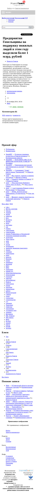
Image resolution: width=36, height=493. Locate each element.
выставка (9, 225)
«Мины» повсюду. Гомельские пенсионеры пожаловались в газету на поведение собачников (19, 403)
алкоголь (9, 216)
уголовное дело (11, 310)
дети (7, 241)
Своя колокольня (11, 349)
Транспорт (9, 305)
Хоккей (8, 363)
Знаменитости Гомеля (13, 374)
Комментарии (10, 151)
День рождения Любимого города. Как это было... (18, 183)
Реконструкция (11, 292)
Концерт (9, 259)
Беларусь (9, 220)
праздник (9, 287)
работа (8, 291)
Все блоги (5, 377)
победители (10, 284)
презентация (10, 289)
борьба (8, 221)
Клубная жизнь (11, 370)
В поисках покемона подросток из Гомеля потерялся (17, 155)
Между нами (18, 392)
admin (14, 107)
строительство (11, 300)
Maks (8, 103)
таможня (9, 303)
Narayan (8, 391)
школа (8, 325)
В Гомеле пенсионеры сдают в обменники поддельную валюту (19, 411)
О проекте (9, 456)
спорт (8, 296)
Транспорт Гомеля (12, 359)
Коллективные (9, 18)
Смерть (8, 294)
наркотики (9, 269)
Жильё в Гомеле (21, 177)
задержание (10, 246)
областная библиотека (13, 273)
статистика (9, 298)
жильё (8, 244)
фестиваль (9, 314)
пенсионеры (11, 93)
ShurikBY (9, 154)
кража (8, 260)
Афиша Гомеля (11, 342)
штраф (8, 326)
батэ (7, 218)
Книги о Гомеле (11, 461)
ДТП (7, 243)
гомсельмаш (10, 230)
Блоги (8, 438)
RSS (3, 115)
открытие (9, 276)
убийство (9, 307)
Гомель (8, 228)
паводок (8, 278)
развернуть (16, 115)
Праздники (21, 190)
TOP (26, 18)
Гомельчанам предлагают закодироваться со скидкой (19, 166)
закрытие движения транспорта (16, 248)
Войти (9, 8)
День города (10, 239)
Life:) (7, 207)
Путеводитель (10, 459)
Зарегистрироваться (22, 8)
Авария (8, 212)
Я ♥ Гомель (10, 352)
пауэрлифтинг (11, 280)
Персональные (20, 18)
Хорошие (11, 20)
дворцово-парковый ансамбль (16, 236)
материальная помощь (14, 91)
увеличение (10, 308)
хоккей (8, 323)
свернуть (9, 115)
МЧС (7, 268)
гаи (7, 227)
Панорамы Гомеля (9, 464)
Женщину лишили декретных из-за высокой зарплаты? (20, 198)
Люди (8, 440)
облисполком (10, 275)
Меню (8, 12)
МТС (7, 266)
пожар (8, 285)
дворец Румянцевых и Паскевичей (18, 234)
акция (8, 214)
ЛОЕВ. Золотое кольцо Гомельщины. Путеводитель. (16, 192)
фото (7, 319)
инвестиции (10, 253)
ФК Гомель (9, 317)
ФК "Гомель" (10, 316)
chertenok (20, 107)
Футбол (8, 367)
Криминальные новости (14, 158)
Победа (8, 282)
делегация (9, 237)
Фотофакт (9, 163)
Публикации (10, 149)
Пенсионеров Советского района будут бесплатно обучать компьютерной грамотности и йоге (18, 396)
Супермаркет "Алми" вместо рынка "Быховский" (17, 171)
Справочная (10, 458)
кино (7, 255)
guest (7, 175)
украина (8, 312)
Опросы (8, 345)
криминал (9, 262)
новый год (9, 271)
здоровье (9, 252)
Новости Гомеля (12, 61)
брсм (7, 223)
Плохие (11, 21)
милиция (9, 264)
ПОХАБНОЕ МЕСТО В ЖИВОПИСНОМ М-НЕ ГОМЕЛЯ (18, 160)
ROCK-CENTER (11, 209)
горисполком (10, 232)
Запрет (8, 250)
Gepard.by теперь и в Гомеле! (21, 179)
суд (7, 301)
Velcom (8, 211)
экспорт (8, 328)
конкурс (8, 257)
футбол (8, 321)
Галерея (8, 441)
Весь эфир (5, 204)
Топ (7, 336)
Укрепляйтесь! (17, 407)
